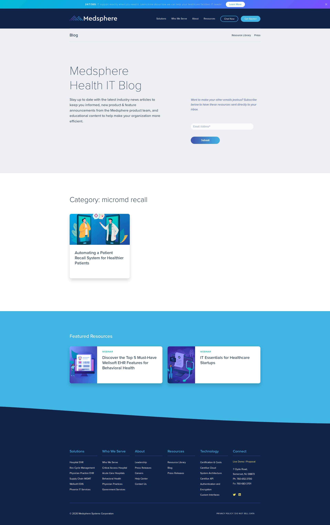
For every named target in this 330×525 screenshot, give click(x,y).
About (195, 18)
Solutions (161, 18)
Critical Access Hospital (114, 467)
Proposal (250, 461)
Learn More (235, 4)
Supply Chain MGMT (80, 478)
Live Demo (238, 461)
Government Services (113, 489)
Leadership (141, 462)
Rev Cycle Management (82, 467)
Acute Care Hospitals (113, 473)
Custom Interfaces (209, 494)
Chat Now (229, 18)
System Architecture (211, 473)
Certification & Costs (211, 462)
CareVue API (206, 478)
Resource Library (241, 35)
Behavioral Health (111, 478)
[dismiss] (326, 4)
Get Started (251, 18)
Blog (170, 467)
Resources (209, 18)
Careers (139, 473)
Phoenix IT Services (80, 489)
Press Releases (143, 467)
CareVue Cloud (208, 467)
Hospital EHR (77, 462)
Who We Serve (179, 18)
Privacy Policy (225, 513)
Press (257, 35)
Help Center (141, 478)
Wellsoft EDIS (77, 484)
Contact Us (141, 484)
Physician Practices (112, 484)
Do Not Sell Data (245, 513)
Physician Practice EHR (82, 473)
